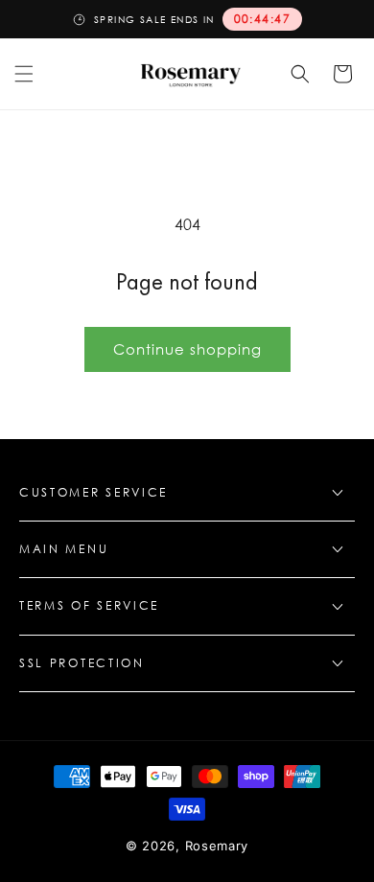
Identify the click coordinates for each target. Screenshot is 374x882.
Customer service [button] (93, 492)
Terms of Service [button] (89, 605)
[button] (24, 74)
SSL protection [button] (82, 663)
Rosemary (217, 845)
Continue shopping (187, 349)
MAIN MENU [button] (63, 549)
